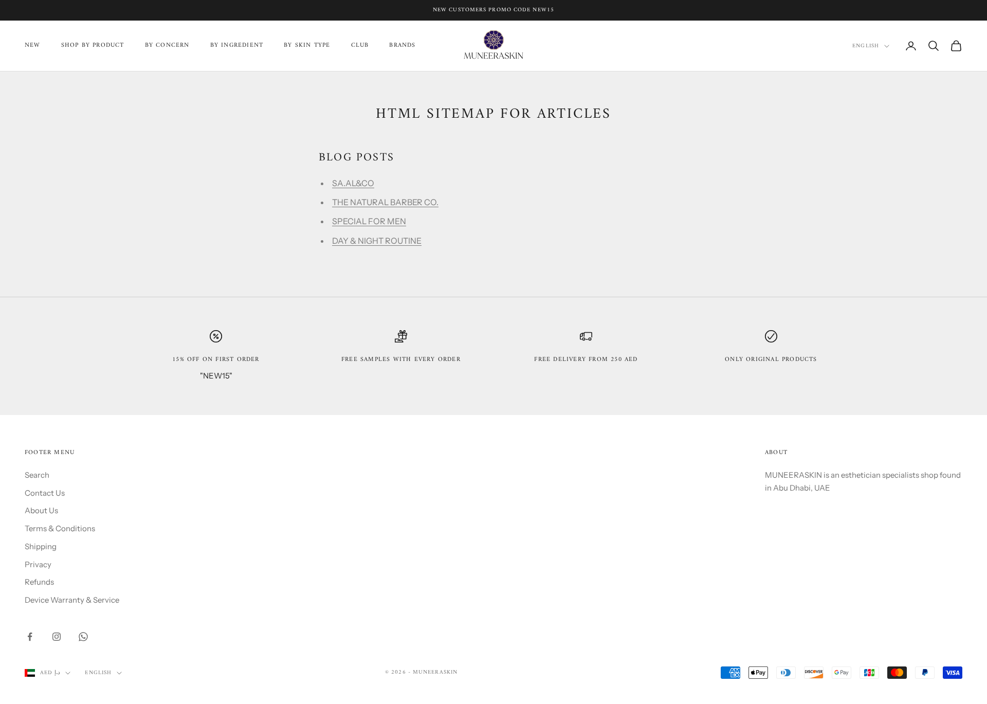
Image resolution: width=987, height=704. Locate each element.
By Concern (167, 46)
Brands (402, 46)
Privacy (38, 564)
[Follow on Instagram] (56, 636)
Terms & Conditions (60, 528)
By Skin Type (307, 46)
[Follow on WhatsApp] (83, 636)
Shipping (41, 546)
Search (37, 475)
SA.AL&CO (353, 183)
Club (360, 46)
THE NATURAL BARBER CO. (385, 202)
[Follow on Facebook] (30, 636)
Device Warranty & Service (72, 600)
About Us (41, 510)
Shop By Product (92, 46)
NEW (33, 46)
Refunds (39, 582)
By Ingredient (237, 46)
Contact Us (45, 493)
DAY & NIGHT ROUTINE (377, 241)
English (865, 46)
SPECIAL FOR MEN (369, 221)
